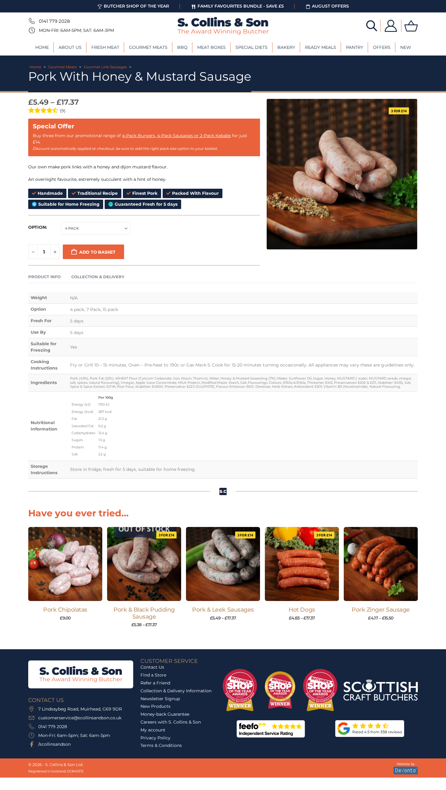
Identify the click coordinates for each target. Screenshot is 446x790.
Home (42, 47)
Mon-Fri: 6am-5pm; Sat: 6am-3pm (76, 30)
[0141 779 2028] (31, 21)
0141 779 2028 (54, 21)
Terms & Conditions (161, 745)
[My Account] (390, 26)
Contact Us (152, 667)
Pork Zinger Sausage (381, 609)
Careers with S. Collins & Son (170, 722)
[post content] (65, 564)
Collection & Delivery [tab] (97, 276)
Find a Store (153, 675)
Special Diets (251, 47)
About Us (70, 47)
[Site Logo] (223, 26)
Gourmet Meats (148, 47)
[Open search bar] (371, 25)
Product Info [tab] (44, 276)
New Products (155, 706)
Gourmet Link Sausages (105, 67)
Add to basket (97, 252)
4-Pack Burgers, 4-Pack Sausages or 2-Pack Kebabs (176, 135)
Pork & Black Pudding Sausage (144, 613)
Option (37, 227)
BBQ (182, 47)
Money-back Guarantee (164, 714)
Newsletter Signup (160, 698)
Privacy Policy (155, 738)
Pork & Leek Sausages (223, 609)
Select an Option (147, 594)
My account (152, 730)
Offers (381, 47)
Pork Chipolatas (65, 609)
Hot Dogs (302, 609)
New (405, 47)
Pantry (354, 47)
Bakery (286, 47)
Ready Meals (320, 47)
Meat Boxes (211, 47)
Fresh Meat (105, 47)
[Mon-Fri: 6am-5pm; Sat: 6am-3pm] (31, 30)
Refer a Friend (155, 683)
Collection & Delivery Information (175, 691)
